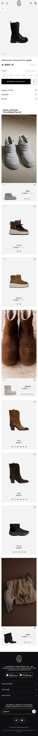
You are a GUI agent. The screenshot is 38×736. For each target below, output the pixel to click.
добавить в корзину (16, 81)
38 (24, 75)
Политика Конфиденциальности (19, 727)
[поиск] (7, 3)
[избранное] (31, 3)
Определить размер (30, 71)
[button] (36, 23)
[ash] (19, 3)
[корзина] (35, 3)
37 (17, 75)
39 (30, 75)
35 (4, 75)
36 (11, 75)
